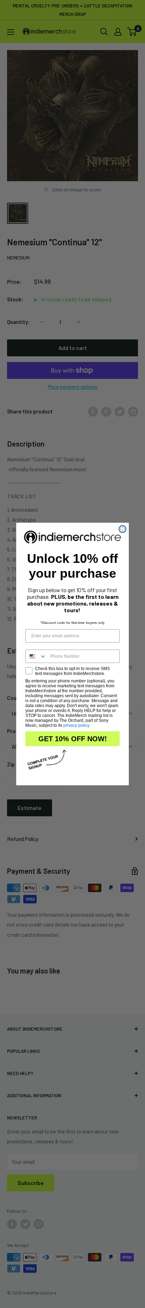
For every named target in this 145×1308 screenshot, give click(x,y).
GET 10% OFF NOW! (72, 739)
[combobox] (36, 656)
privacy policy (76, 725)
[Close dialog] (122, 529)
